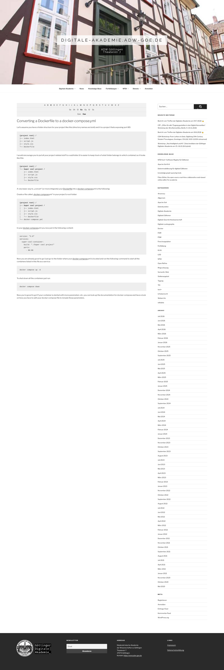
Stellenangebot (163, 276)
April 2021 (161, 565)
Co (81, 110)
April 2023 (162, 473)
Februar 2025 (163, 382)
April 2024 (162, 421)
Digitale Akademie (66, 89)
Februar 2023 (163, 482)
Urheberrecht (163, 294)
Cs (93, 110)
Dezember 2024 (164, 390)
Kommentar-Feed (164, 613)
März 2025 (162, 377)
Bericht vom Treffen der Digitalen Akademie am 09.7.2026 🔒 (181, 121)
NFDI (125, 89)
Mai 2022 (161, 517)
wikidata (161, 303)
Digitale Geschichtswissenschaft (170, 220)
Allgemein (161, 198)
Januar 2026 (162, 342)
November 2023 (164, 443)
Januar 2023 (162, 486)
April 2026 (162, 329)
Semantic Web (163, 272)
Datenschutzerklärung (175, 650)
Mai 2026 (161, 325)
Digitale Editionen (164, 215)
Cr (89, 110)
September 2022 (164, 499)
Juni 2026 (161, 321)
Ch (74, 110)
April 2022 (161, 521)
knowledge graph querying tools (169, 173)
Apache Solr (162, 202)
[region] (112, 46)
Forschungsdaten (164, 241)
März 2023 (162, 477)
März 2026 (162, 334)
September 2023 (164, 451)
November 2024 (164, 395)
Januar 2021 (162, 573)
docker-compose (85, 189)
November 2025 (164, 347)
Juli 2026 (161, 316)
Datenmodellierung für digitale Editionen (172, 169)
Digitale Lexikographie (166, 224)
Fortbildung (162, 246)
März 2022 (162, 525)
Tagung (160, 281)
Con (84, 114)
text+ (160, 289)
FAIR (159, 233)
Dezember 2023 (164, 438)
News (82, 89)
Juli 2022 (161, 508)
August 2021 (162, 556)
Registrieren (162, 600)
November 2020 (164, 578)
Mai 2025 (161, 368)
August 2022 (162, 504)
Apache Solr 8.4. (164, 164)
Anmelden (149, 89)
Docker (160, 228)
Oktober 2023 (163, 447)
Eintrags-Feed (163, 609)
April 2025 (162, 373)
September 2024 (164, 403)
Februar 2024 (163, 430)
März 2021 (162, 569)
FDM (159, 237)
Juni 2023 (161, 464)
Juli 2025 (161, 360)
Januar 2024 (162, 434)
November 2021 (164, 543)
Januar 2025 (162, 386)
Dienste (136, 89)
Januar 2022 (162, 534)
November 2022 (164, 490)
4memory (161, 194)
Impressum (171, 645)
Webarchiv (162, 298)
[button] (112, 44)
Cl (77, 110)
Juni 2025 (161, 364)
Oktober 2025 (163, 351)
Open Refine (162, 263)
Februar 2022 (163, 530)
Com (79, 114)
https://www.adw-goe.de (133, 655)
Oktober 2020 (163, 582)
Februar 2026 (163, 338)
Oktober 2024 (163, 399)
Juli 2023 (161, 460)
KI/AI (160, 250)
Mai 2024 (161, 416)
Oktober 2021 (163, 547)
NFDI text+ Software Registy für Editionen (173, 160)
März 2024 (162, 425)
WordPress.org (163, 617)
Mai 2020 (161, 586)
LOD (159, 255)
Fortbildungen (111, 89)
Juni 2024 (161, 412)
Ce (70, 110)
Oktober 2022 (163, 495)
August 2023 (163, 456)
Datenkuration (163, 207)
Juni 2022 (161, 512)
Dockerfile (67, 189)
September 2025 (164, 355)
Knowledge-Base (94, 89)
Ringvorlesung (163, 268)
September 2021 (164, 552)
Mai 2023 (161, 469)
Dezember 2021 (164, 538)
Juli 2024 (161, 408)
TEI (159, 285)
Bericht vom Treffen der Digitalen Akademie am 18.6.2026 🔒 (181, 132)
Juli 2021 (161, 560)
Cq (85, 110)
